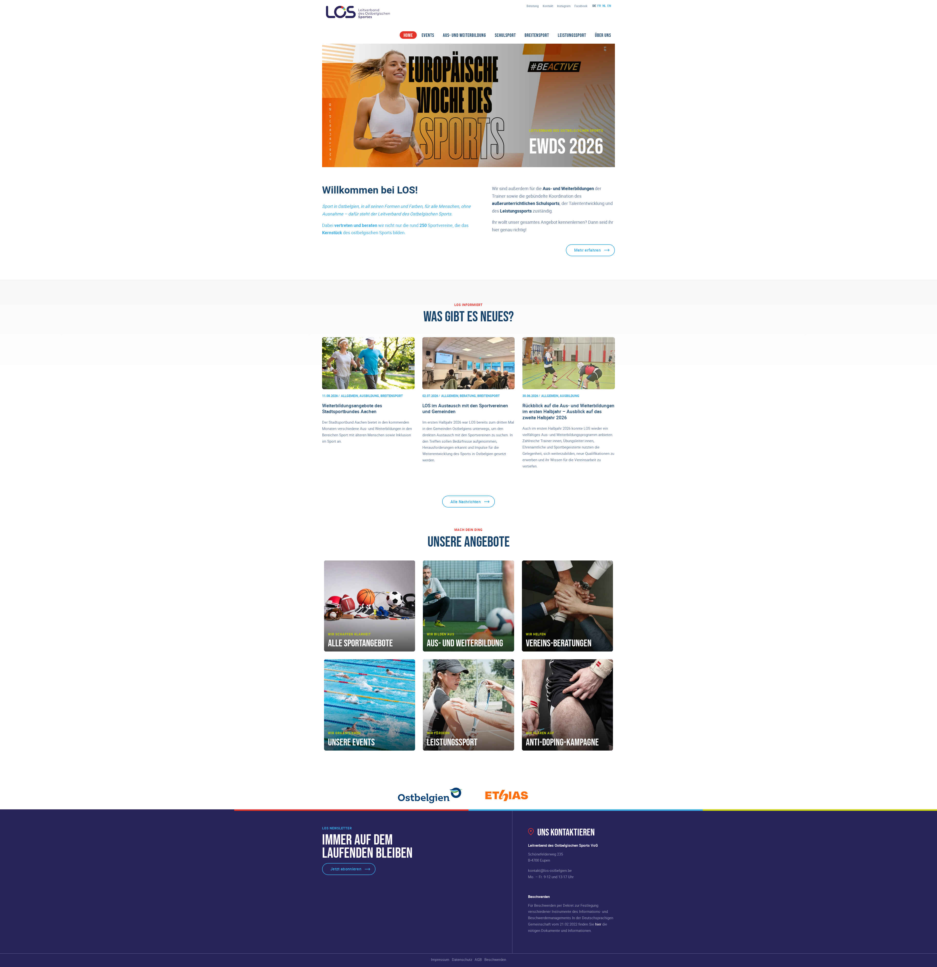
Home (408, 35)
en (609, 6)
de (594, 6)
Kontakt (548, 5)
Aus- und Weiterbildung (464, 35)
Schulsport (505, 35)
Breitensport (537, 35)
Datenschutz (462, 959)
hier (598, 924)
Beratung (533, 5)
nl (604, 6)
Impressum (440, 959)
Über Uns (603, 35)
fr (599, 6)
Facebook (580, 5)
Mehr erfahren (587, 250)
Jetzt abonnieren (345, 869)
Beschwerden (495, 959)
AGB (478, 959)
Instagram (563, 5)
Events (428, 35)
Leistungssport (572, 35)
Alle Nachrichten (465, 501)
